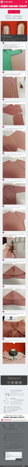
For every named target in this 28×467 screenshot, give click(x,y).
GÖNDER (19, 459)
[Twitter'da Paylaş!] (12, 382)
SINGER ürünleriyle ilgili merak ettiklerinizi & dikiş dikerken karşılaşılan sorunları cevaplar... (16, 403)
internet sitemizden (11, 411)
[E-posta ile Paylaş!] (20, 382)
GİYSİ (7, 15)
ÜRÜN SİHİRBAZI (16, 391)
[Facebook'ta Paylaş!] (8, 382)
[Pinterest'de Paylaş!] (16, 382)
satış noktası (14, 409)
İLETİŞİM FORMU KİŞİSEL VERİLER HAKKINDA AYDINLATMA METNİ (14, 449)
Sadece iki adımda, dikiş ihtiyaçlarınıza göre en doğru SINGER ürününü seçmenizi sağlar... (17, 394)
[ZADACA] (23, 466)
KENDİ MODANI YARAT (14, 466)
